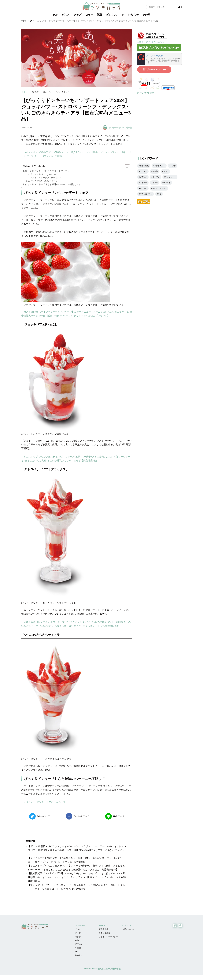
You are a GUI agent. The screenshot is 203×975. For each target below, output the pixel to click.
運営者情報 (103, 929)
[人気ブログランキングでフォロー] (159, 50)
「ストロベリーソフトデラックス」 (47, 178)
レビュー (143, 171)
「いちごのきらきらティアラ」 (44, 181)
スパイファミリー (159, 188)
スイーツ (47, 92)
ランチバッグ (26, 21)
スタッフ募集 (104, 933)
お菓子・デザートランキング (150, 42)
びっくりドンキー (64, 92)
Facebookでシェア (81, 816)
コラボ (89, 14)
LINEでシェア (118, 816)
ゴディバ (143, 177)
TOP (55, 14)
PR (122, 14)
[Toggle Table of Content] (125, 166)
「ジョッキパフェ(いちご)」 (43, 174)
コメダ (173, 166)
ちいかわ (143, 188)
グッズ (78, 14)
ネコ (159, 194)
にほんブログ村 (145, 93)
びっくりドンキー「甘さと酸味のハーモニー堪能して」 (53, 184)
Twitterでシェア (43, 816)
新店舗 (155, 171)
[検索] (179, 7)
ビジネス (111, 14)
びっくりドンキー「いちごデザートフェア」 (47, 171)
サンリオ (166, 183)
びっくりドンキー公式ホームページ (46, 802)
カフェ (155, 183)
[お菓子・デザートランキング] (152, 38)
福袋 (99, 14)
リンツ (166, 171)
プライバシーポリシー (108, 937)
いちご (35, 92)
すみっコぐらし (146, 194)
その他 (146, 14)
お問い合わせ (128, 929)
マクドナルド (159, 166)
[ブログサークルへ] (159, 59)
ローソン (156, 177)
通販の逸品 (144, 166)
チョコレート (170, 177)
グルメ (66, 14)
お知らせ (133, 14)
